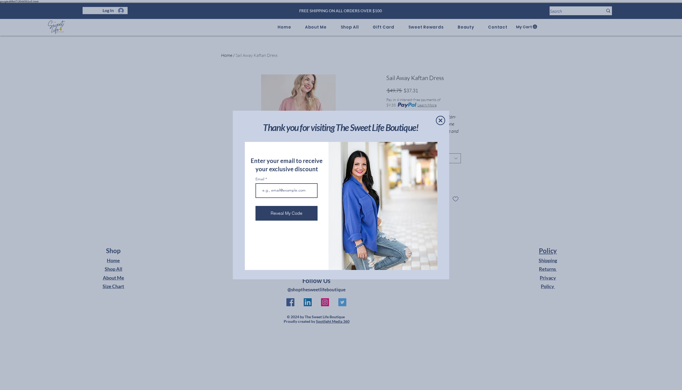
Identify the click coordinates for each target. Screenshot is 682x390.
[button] (440, 120)
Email (260, 179)
